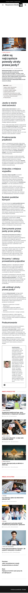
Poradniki (4, 495)
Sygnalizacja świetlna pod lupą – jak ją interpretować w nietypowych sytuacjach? (13, 413)
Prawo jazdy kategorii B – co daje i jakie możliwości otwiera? (13, 438)
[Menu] (3, 5)
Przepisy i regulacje (6, 52)
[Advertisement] (14, 21)
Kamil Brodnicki (19, 68)
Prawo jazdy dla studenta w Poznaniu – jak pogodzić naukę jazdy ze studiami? (13, 549)
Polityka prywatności (16, 589)
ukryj (10, 85)
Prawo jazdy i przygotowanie (8, 546)
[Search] (25, 5)
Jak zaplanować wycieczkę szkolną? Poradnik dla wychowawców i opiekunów (13, 523)
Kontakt (24, 589)
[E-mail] (4, 385)
